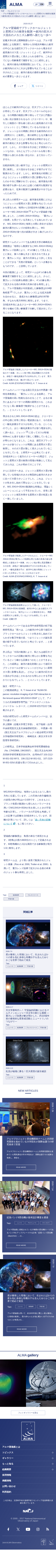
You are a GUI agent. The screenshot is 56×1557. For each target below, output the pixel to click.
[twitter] (18, 1530)
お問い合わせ (9, 1486)
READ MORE (21, 1167)
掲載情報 (6, 1480)
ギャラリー (7, 1458)
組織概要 (6, 1469)
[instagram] (37, 1530)
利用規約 (6, 1492)
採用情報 (6, 1475)
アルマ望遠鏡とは (11, 1447)
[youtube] (28, 1530)
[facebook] (8, 1530)
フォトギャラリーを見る (28, 1413)
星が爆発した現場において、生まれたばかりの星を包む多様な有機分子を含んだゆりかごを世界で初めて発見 (31, 1298)
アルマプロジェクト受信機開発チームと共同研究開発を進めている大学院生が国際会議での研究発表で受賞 (30, 1142)
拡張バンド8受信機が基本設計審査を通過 (27, 1217)
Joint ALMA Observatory (12, 1543)
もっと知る (7, 1463)
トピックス (7, 1452)
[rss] (47, 1530)
